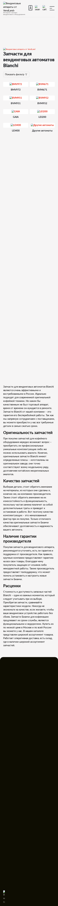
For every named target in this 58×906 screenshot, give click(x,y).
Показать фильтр (15, 74)
